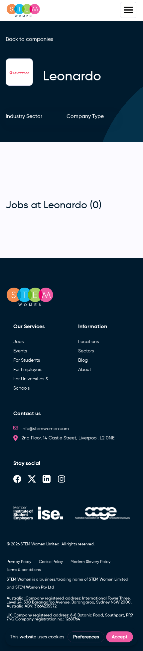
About (84, 369)
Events (20, 351)
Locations (88, 341)
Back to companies (29, 39)
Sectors (86, 351)
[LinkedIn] (47, 478)
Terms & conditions (24, 569)
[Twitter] (32, 478)
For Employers (27, 369)
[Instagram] (61, 478)
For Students (26, 360)
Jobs (18, 341)
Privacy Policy (19, 561)
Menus (128, 10)
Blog (83, 360)
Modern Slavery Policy (90, 561)
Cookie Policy (51, 561)
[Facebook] (17, 478)
